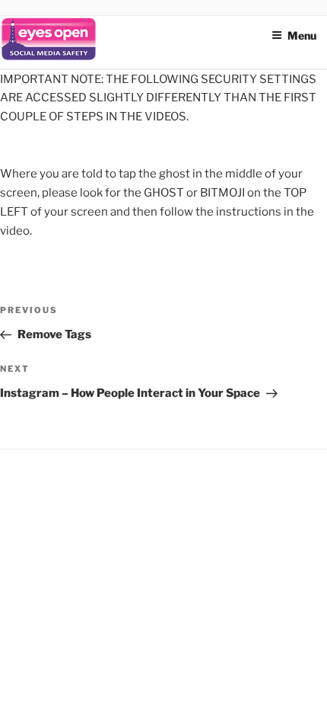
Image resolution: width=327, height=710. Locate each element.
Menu (301, 35)
